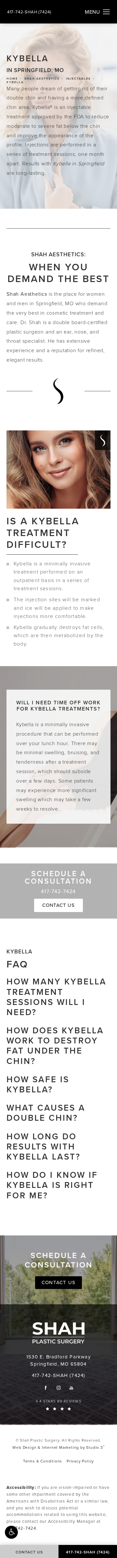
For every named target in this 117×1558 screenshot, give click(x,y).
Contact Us (58, 905)
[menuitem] (46, 1388)
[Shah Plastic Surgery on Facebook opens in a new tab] (46, 1388)
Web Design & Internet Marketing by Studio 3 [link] (58, 1447)
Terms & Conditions (42, 1461)
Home (12, 79)
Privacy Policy (80, 1461)
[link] (29, 12)
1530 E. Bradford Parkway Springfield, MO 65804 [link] (58, 1360)
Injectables (78, 79)
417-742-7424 (21, 1528)
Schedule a (59, 1260)
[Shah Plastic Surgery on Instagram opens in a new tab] (59, 1388)
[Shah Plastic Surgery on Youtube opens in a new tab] (71, 1388)
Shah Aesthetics (41, 79)
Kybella (15, 82)
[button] (11, 1532)
